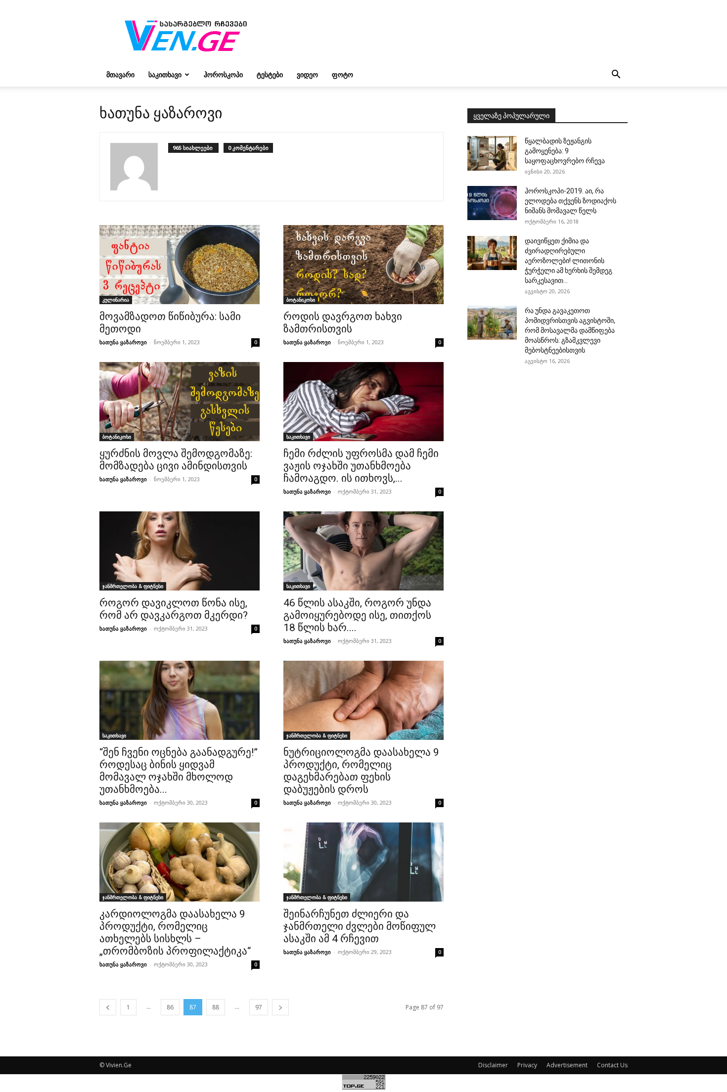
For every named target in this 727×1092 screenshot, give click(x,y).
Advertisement (567, 1065)
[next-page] (280, 1007)
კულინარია (115, 299)
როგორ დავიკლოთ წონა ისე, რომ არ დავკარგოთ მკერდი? (173, 609)
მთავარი (120, 74)
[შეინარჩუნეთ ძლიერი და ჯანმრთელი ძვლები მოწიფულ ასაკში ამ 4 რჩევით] (363, 862)
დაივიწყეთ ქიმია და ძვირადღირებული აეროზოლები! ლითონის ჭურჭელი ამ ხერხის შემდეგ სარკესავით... (568, 260)
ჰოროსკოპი (223, 74)
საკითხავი (165, 74)
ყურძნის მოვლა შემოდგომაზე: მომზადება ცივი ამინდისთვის (175, 460)
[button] (616, 75)
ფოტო (342, 74)
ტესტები (270, 74)
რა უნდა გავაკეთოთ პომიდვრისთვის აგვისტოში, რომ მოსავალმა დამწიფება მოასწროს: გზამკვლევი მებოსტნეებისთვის (570, 330)
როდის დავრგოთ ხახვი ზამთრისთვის (342, 323)
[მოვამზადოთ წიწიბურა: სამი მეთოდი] (179, 264)
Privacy (527, 1065)
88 (215, 1007)
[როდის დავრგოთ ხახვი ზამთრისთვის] (363, 264)
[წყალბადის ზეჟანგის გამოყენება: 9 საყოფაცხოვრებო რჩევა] (492, 153)
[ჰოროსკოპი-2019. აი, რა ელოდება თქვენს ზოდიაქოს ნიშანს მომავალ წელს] (492, 203)
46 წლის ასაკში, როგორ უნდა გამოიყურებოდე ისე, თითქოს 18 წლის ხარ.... (357, 615)
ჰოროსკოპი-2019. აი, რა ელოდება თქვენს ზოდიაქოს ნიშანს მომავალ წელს (570, 201)
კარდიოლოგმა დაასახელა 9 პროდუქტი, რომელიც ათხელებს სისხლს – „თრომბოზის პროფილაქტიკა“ (175, 932)
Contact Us (612, 1065)
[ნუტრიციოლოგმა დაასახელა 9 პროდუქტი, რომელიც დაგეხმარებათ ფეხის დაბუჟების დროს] (363, 700)
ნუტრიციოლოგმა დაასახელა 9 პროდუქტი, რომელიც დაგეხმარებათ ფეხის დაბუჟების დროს (361, 770)
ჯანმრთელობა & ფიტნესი (132, 586)
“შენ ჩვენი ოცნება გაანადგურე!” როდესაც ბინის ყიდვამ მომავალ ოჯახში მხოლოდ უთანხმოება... (178, 770)
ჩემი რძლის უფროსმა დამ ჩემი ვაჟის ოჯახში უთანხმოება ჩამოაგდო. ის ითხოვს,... (361, 466)
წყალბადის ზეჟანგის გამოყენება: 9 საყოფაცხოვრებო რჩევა (565, 151)
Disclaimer (493, 1065)
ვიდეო (307, 74)
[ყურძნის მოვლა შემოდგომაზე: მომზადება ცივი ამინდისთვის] (179, 401)
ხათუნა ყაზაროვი (123, 342)
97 (258, 1007)
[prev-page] (107, 1007)
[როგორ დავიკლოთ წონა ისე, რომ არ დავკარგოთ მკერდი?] (179, 551)
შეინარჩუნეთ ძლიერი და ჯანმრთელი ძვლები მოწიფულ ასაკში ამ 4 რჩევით (359, 926)
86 (170, 1007)
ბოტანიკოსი (300, 299)
